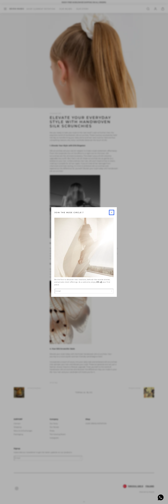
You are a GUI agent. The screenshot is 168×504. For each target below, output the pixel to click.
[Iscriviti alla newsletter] (112, 291)
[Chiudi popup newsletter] (111, 212)
